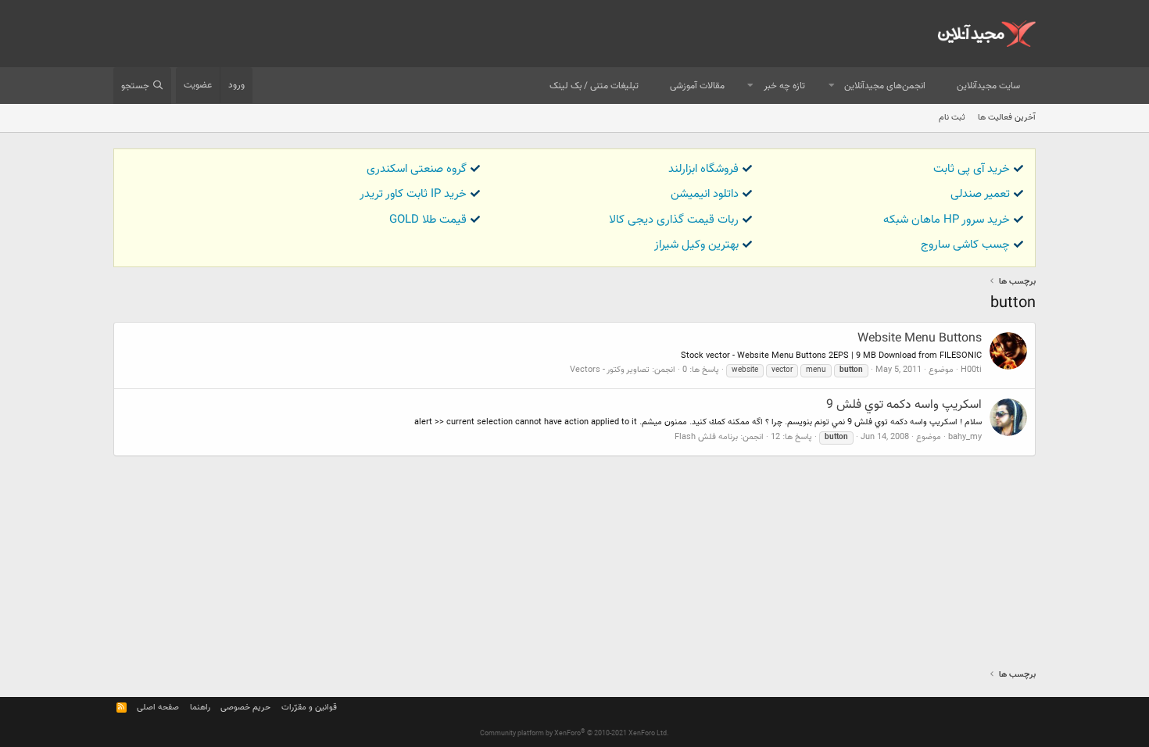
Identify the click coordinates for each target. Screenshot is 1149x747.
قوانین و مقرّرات (309, 707)
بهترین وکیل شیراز (696, 245)
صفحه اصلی (158, 707)
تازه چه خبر (784, 86)
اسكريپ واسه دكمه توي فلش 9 (904, 405)
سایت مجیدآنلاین (988, 86)
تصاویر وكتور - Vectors (610, 370)
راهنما (200, 707)
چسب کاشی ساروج (965, 245)
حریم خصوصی (245, 707)
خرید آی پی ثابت (971, 169)
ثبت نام (952, 117)
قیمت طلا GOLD (428, 220)
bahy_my (965, 437)
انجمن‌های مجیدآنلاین (884, 86)
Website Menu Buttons (919, 338)
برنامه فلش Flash (706, 437)
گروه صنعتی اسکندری (417, 169)
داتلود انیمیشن (705, 194)
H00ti (971, 370)
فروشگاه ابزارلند (703, 169)
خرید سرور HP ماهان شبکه (946, 220)
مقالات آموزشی (697, 86)
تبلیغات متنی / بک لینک (594, 86)
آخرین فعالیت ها (1007, 117)
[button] (832, 86)
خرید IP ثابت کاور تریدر (413, 194)
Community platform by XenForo (574, 733)
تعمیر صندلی (980, 194)
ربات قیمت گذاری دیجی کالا (674, 220)
